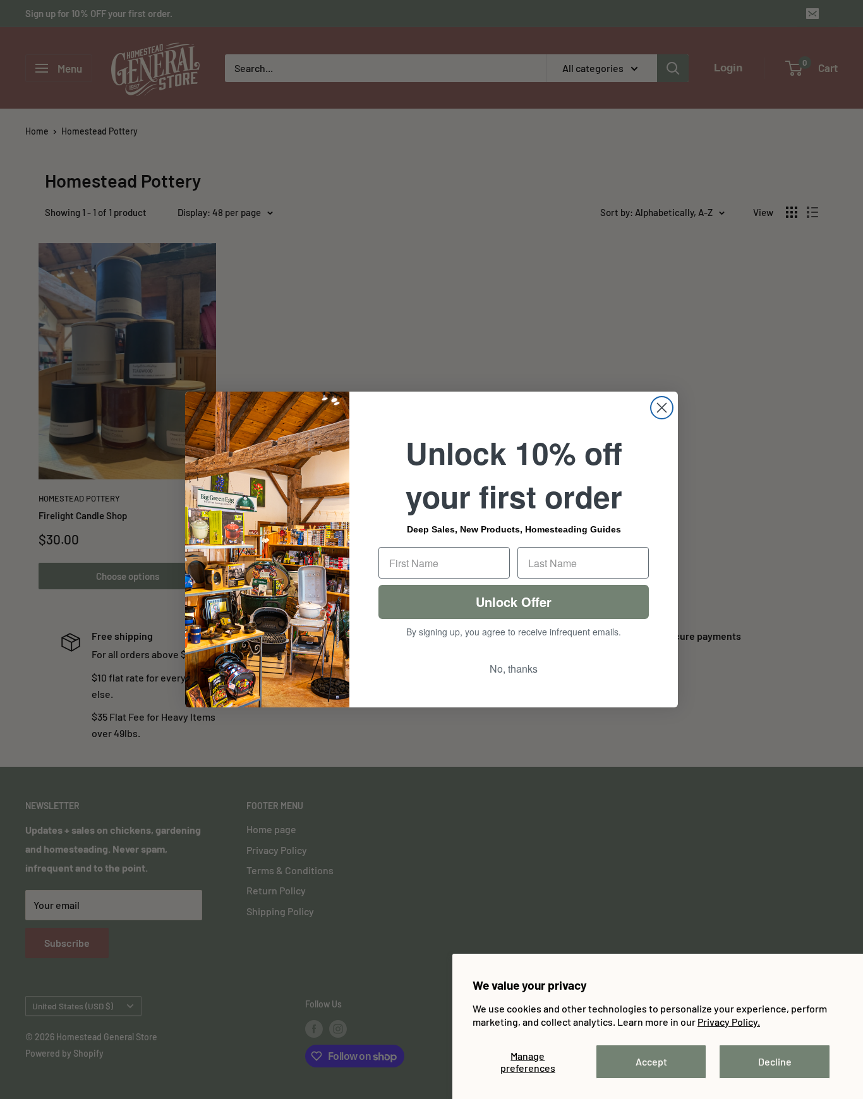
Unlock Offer (514, 601)
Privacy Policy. (728, 1022)
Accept (651, 1061)
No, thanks (514, 668)
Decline (775, 1061)
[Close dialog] (662, 408)
